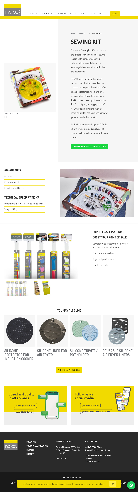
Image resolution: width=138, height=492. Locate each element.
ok (112, 484)
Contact (103, 13)
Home (73, 33)
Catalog (83, 13)
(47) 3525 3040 (24, 411)
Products (47, 13)
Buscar (132, 13)
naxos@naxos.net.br (25, 405)
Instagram (117, 442)
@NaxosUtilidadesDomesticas (96, 411)
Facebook (117, 448)
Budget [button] (115, 13)
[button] (16, 288)
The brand (33, 13)
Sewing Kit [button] (5, 117)
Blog (93, 13)
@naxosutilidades (90, 405)
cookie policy (80, 484)
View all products (69, 370)
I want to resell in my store (89, 146)
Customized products (66, 13)
